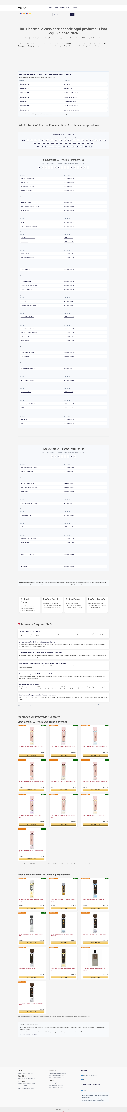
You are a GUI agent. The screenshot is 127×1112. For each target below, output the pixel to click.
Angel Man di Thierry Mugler (29, 467)
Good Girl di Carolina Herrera (29, 285)
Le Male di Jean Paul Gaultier (28, 539)
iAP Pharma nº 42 (69, 404)
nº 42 (83, 143)
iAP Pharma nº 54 (69, 542)
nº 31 (48, 143)
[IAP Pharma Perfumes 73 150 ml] (31, 958)
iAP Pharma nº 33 (24, 88)
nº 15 (65, 140)
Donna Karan (24, 242)
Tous (22, 423)
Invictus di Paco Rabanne (70, 97)
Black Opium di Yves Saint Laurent (73, 93)
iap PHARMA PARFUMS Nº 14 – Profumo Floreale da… (63, 816)
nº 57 (68, 146)
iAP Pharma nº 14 (69, 419)
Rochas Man (24, 566)
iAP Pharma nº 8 (68, 254)
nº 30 (44, 143)
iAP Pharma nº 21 (69, 242)
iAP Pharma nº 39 (69, 289)
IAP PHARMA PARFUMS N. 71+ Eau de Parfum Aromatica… (62, 934)
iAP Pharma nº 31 (24, 84)
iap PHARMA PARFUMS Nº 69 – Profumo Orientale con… (63, 900)
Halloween (24, 301)
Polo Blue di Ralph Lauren (28, 554)
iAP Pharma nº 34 (69, 285)
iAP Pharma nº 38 (69, 281)
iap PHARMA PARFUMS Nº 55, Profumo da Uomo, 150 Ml (31, 900)
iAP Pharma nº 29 (69, 178)
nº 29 (39, 143)
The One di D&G (25, 419)
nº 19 (78, 140)
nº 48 (92, 143)
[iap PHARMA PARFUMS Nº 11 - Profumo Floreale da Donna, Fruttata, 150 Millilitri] (31, 839)
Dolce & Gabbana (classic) (28, 238)
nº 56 (64, 146)
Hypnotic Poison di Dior (70, 101)
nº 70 (86, 146)
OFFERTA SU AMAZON (31, 755)
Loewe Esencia (25, 542)
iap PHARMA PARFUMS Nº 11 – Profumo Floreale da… (31, 850)
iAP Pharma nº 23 (69, 210)
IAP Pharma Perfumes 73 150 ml (27, 968)
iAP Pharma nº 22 (69, 269)
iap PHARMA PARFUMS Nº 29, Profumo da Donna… (95, 746)
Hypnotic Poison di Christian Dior (30, 305)
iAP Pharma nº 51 (69, 483)
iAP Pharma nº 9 (68, 337)
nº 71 (90, 146)
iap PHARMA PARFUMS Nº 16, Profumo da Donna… (95, 781)
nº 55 (60, 146)
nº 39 (74, 143)
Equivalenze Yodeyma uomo (56, 1078)
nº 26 (100, 140)
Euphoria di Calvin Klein (27, 258)
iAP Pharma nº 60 (69, 566)
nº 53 (51, 146)
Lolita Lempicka (25, 340)
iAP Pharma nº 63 (69, 491)
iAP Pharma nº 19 (69, 222)
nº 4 (35, 140)
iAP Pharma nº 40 (24, 93)
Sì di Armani (67, 84)
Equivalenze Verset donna (56, 1085)
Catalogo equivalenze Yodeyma (57, 1073)
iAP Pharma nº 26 (69, 380)
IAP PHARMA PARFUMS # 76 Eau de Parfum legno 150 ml (31, 1003)
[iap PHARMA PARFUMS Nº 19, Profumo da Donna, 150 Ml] (31, 736)
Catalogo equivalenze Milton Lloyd (27, 1078)
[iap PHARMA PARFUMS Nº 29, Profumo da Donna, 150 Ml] (95, 736)
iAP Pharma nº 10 (69, 317)
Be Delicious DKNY (26, 202)
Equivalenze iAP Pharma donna (26, 1086)
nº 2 (31, 140)
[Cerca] (72, 14)
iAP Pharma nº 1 (68, 186)
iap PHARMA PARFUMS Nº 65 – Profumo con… (94, 934)
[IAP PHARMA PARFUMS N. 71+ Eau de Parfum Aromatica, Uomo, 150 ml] (63, 923)
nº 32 (52, 143)
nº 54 (55, 146)
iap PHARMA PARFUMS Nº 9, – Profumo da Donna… (63, 781)
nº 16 (69, 140)
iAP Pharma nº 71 (24, 97)
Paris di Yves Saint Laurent (28, 380)
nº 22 (91, 140)
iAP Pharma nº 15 (69, 352)
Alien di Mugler (68, 88)
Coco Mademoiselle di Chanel (29, 226)
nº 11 (52, 140)
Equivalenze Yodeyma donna (56, 1075)
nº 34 (61, 143)
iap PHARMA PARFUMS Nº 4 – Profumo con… (94, 815)
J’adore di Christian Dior (27, 317)
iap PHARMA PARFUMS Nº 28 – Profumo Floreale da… (31, 816)
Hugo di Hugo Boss (26, 515)
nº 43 (88, 143)
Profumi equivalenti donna (90, 1075)
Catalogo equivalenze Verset (57, 1083)
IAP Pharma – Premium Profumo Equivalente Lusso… (94, 969)
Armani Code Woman (26, 190)
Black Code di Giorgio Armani (29, 487)
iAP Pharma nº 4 (68, 238)
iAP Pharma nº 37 (24, 101)
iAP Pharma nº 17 (69, 423)
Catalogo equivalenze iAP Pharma (26, 1083)
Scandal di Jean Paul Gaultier (28, 404)
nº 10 (47, 140)
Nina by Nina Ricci (26, 356)
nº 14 (61, 140)
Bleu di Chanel (25, 491)
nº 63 (82, 146)
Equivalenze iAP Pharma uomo (26, 1088)
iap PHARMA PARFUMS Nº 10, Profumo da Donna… (63, 746)
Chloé (22, 222)
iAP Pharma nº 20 (69, 258)
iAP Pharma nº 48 (24, 110)
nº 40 (79, 143)
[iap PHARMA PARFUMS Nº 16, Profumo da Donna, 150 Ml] (95, 770)
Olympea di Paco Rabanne (28, 368)
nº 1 (28, 140)
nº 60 (77, 146)
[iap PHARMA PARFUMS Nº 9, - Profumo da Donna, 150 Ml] (63, 770)
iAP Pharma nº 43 (69, 356)
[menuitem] (21, 13)
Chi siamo (85, 1090)
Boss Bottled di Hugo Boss (28, 483)
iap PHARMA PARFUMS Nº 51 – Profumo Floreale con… (31, 934)
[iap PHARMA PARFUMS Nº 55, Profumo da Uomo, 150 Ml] (31, 889)
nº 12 (56, 140)
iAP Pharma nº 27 (69, 301)
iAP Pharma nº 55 (69, 471)
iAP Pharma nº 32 (69, 368)
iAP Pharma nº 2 (68, 392)
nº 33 (57, 143)
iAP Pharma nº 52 (69, 503)
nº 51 (42, 146)
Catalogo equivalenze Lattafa (25, 1073)
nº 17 (74, 140)
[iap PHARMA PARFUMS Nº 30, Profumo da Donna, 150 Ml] (31, 770)
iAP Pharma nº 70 (69, 539)
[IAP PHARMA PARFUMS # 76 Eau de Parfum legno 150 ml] (31, 992)
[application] (69, 8)
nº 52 (46, 146)
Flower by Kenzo (25, 269)
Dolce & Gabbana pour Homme (29, 503)
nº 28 (35, 143)
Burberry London (25, 210)
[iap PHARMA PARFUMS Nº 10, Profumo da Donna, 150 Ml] (63, 736)
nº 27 (105, 140)
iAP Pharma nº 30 (24, 106)
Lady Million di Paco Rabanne (71, 110)
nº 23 (96, 140)
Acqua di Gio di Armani (27, 471)
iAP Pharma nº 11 (69, 202)
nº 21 (87, 140)
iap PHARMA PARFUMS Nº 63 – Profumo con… (94, 899)
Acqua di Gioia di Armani (27, 178)
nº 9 (43, 140)
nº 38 (70, 143)
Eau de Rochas (25, 254)
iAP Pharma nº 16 (69, 226)
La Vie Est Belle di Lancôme (71, 106)
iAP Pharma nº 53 (69, 515)
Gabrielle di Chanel (26, 281)
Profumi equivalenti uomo (90, 1080)
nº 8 (39, 140)
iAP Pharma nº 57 (69, 487)
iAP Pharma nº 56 (69, 554)
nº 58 (73, 146)
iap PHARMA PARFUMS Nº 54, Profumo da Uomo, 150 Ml (63, 969)
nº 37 (66, 143)
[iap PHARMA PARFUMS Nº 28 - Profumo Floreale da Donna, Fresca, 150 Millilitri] (31, 805)
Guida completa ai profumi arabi (91, 1084)
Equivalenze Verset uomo (56, 1087)
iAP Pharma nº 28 (69, 190)
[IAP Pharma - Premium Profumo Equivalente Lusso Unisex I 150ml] (95, 958)
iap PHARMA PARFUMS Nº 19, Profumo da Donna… (31, 746)
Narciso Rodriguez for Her (28, 352)
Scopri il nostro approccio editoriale (29, 1034)
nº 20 (83, 140)
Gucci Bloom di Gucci (26, 289)
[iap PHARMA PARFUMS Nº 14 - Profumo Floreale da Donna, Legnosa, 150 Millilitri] (63, 805)
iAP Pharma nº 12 (69, 340)
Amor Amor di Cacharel (27, 186)
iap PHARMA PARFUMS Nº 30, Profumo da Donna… (31, 781)
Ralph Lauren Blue (26, 392)
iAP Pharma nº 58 (69, 467)
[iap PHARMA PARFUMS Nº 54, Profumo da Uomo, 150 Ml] (63, 958)
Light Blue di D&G (25, 337)
